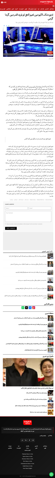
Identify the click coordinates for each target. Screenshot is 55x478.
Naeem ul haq (32, 199)
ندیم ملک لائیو (21, 199)
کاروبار (16, 9)
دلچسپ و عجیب (27, 450)
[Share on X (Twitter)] (6, 26)
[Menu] (53, 7)
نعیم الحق (15, 199)
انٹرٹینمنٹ (21, 9)
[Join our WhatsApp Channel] (51, 474)
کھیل (26, 9)
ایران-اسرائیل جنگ (32, 9)
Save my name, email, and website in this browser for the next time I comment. (24, 224)
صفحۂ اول (52, 9)
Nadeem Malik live (40, 199)
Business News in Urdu (27, 458)
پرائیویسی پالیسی (43, 435)
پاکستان (42, 9)
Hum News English (27, 468)
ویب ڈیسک (51, 26)
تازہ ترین (46, 9)
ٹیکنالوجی (8, 9)
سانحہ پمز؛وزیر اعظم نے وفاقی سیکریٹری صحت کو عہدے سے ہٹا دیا (32, 280)
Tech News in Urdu (27, 461)
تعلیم (13, 9)
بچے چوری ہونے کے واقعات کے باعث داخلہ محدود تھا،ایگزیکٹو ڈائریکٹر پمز (31, 272)
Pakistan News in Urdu (27, 454)
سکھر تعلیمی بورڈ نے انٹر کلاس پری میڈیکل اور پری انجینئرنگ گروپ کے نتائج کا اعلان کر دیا (27, 256)
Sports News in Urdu (27, 456)
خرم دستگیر (26, 199)
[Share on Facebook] (4, 26)
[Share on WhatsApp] (9, 26)
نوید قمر (11, 199)
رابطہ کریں (50, 435)
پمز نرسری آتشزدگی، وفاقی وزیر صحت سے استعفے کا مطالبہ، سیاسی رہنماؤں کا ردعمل (28, 264)
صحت (27, 448)
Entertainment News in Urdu (27, 463)
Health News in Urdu (27, 466)
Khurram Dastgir (49, 199)
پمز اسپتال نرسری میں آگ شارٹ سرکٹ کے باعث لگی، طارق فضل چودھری (30, 288)
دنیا (38, 9)
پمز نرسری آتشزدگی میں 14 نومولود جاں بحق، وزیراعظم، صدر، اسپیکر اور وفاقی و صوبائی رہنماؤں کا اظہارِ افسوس (25, 297)
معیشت (9, 446)
